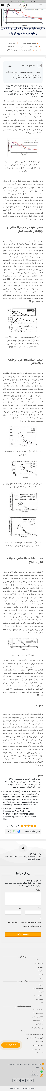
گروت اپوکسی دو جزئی (37, 1028)
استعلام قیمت (11, 1045)
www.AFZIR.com (30, 1088)
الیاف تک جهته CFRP (37, 1009)
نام (39, 908)
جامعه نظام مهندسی (37, 996)
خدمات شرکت (39, 960)
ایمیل (19, 908)
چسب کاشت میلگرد (38, 1020)
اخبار (42, 1003)
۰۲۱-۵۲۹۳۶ (30, 2)
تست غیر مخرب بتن (37, 1049)
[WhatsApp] (14, 832)
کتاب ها (41, 992)
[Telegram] (18, 832)
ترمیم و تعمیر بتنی (38, 1052)
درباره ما (41, 974)
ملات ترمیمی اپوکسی (37, 1017)
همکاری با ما (40, 971)
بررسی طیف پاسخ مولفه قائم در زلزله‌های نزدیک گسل (23, 72)
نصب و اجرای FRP (38, 1045)
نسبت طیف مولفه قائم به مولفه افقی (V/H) (25, 78)
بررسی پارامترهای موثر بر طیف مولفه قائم (26, 75)
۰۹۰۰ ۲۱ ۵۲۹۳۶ (15, 1)
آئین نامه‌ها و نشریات (37, 988)
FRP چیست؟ (39, 1042)
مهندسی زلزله (33, 47)
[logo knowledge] (23, 6)
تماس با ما (40, 978)
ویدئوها (41, 985)
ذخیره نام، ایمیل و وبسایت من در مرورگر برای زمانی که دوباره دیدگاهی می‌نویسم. (24, 924)
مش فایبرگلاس (39, 1024)
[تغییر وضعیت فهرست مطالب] (38, 66)
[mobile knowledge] (3, 4)
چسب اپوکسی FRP (38, 1013)
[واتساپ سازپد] (9, 5)
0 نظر (37, 50)
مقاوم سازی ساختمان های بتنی (35, 1038)
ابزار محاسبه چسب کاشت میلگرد (34, 1034)
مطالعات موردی (39, 963)
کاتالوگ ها (40, 967)
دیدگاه (38, 890)
